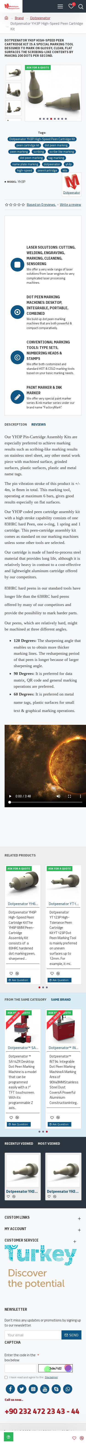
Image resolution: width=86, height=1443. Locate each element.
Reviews (38, 424)
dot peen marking (56, 145)
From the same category (25, 999)
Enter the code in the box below (20, 1357)
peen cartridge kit (28, 145)
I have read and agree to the (33, 1377)
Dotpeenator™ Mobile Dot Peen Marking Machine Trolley (64, 1047)
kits (65, 170)
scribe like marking (62, 151)
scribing (38, 151)
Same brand (61, 999)
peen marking (19, 151)
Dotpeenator (40, 18)
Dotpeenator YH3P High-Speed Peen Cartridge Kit (42, 139)
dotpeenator (52, 164)
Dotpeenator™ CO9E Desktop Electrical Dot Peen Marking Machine (23, 1047)
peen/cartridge (47, 170)
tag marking (56, 158)
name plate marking (25, 164)
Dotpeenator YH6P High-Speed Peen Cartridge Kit (23, 903)
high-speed (24, 170)
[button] (40, 119)
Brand (19, 18)
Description (16, 424)
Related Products (20, 855)
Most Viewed (49, 1143)
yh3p (69, 164)
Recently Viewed (19, 1143)
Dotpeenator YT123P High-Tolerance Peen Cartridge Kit (64, 903)
